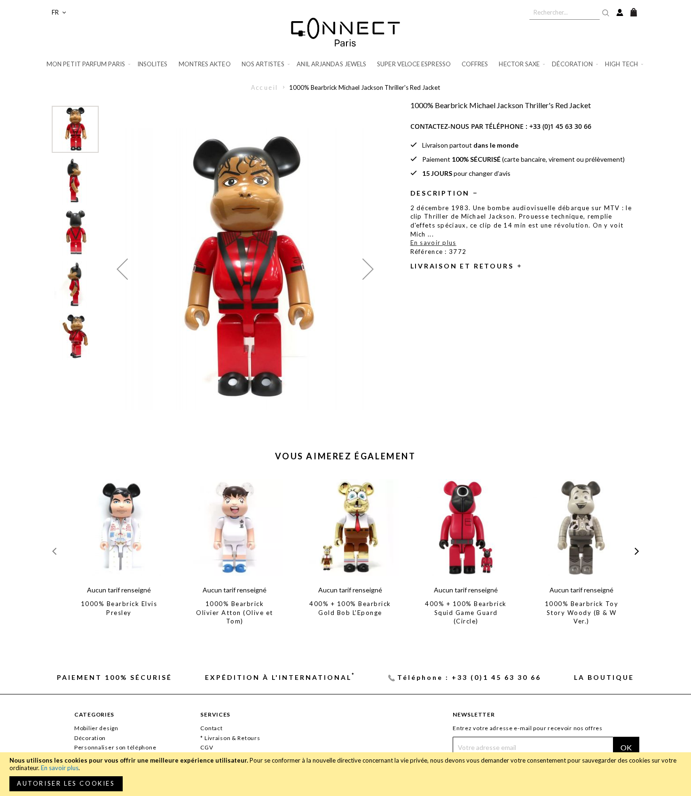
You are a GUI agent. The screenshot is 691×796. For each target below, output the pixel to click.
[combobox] (564, 12)
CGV (206, 747)
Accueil (265, 87)
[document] (345, 774)
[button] (59, 12)
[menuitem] (89, 64)
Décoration (90, 737)
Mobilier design (96, 728)
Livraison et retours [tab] (462, 266)
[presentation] (636, 551)
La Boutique (604, 677)
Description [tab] (440, 193)
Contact (211, 728)
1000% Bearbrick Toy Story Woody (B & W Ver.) (582, 612)
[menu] (345, 64)
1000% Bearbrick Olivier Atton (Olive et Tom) (234, 612)
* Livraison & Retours (230, 737)
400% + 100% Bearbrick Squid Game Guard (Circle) (466, 612)
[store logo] (345, 32)
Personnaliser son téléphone (115, 747)
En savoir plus (60, 768)
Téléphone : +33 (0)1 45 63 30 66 (469, 677)
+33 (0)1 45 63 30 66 (560, 126)
